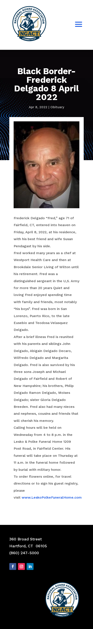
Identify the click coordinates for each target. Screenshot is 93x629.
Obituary (57, 107)
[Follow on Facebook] (12, 566)
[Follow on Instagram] (21, 566)
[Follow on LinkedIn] (30, 566)
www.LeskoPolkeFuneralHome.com (52, 497)
